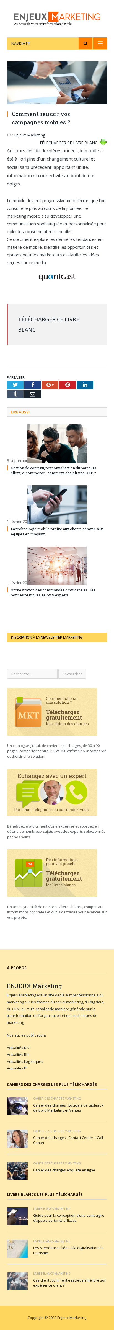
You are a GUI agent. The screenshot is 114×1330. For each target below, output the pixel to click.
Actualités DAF (18, 1047)
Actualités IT (17, 1068)
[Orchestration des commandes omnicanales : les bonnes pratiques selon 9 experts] (57, 566)
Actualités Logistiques (25, 1061)
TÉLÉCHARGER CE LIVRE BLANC (68, 142)
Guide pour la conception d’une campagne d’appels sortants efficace (68, 1218)
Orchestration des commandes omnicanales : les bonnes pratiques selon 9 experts (53, 592)
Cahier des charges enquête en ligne (64, 1169)
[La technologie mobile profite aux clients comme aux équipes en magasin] (57, 504)
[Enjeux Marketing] (57, 18)
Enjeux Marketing (29, 135)
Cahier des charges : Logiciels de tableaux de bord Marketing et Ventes (68, 1108)
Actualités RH (18, 1054)
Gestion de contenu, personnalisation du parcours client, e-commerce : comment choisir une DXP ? (53, 470)
